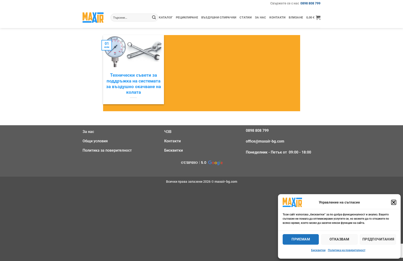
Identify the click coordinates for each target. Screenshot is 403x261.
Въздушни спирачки (218, 17)
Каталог (166, 17)
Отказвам (339, 239)
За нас (260, 17)
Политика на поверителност (346, 250)
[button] (393, 202)
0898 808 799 (310, 3)
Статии (246, 17)
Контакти (277, 17)
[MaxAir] (93, 17)
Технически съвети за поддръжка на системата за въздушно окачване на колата (133, 84)
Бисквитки (318, 250)
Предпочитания (378, 239)
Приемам (301, 239)
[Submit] (154, 17)
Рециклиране (187, 17)
